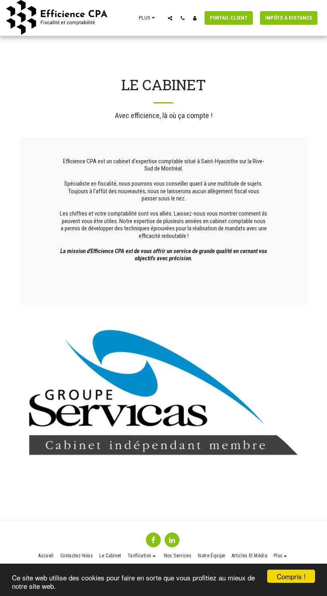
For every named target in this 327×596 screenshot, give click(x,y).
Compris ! (291, 576)
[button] (170, 18)
